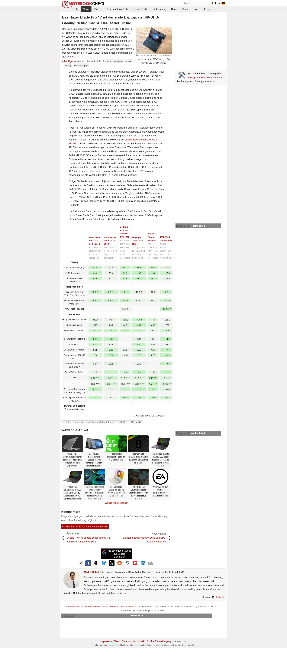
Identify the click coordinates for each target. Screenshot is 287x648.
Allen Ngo (67, 61)
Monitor (128, 61)
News (86, 9)
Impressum (106, 641)
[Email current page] (151, 563)
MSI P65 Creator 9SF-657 (152, 237)
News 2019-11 (127, 606)
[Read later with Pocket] (127, 563)
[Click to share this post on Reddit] (119, 563)
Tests (75, 9)
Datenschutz (128, 641)
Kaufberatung (159, 9)
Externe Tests (140, 9)
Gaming (67, 65)
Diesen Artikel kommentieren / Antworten (86, 526)
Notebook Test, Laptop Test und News (83, 606)
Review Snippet (81, 65)
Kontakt (141, 641)
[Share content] (81, 563)
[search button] (212, 3)
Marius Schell (91, 572)
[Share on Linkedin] (143, 563)
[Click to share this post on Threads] (96, 563)
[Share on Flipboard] (135, 563)
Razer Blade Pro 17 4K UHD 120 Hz (94, 240)
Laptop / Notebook (114, 61)
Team (117, 641)
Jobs (196, 9)
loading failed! (182, 225)
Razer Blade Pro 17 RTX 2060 (110, 240)
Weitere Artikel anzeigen (116, 502)
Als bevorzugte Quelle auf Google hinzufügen (119, 554)
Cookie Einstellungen (158, 641)
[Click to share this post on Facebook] (88, 563)
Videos (97, 9)
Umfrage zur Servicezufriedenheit (204, 77)
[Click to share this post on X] (112, 563)
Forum (207, 9)
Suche (185, 9)
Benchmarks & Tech (117, 9)
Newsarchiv (114, 606)
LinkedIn (219, 597)
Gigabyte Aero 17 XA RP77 (137, 240)
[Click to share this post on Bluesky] (104, 563)
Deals (174, 9)
